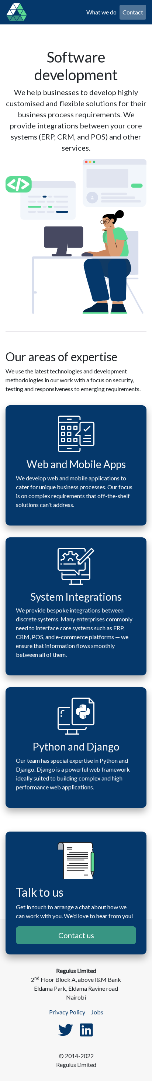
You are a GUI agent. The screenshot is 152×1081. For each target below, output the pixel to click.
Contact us (76, 935)
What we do (101, 12)
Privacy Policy (67, 1011)
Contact (132, 12)
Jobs (97, 1011)
